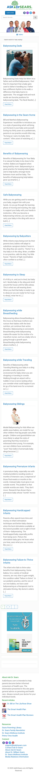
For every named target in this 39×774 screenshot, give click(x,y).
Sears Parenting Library (11, 727)
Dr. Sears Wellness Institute (13, 733)
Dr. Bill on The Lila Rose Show (19, 704)
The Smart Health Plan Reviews (20, 715)
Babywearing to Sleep (14, 274)
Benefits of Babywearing (15, 153)
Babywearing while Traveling (17, 360)
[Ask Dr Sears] (19, 5)
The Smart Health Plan (16, 709)
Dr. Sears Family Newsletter (13, 730)
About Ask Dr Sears (13, 750)
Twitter (30, 13)
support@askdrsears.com (16, 745)
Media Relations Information (17, 757)
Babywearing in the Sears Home (19, 115)
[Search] (35, 17)
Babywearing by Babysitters (17, 236)
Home (2, 39)
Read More (8, 104)
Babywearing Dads (12, 45)
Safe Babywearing (12, 195)
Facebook (24, 13)
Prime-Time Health (10, 736)
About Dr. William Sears (15, 752)
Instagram (27, 13)
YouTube (34, 13)
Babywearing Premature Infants (19, 466)
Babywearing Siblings (14, 404)
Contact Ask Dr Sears (14, 747)
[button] (21, 35)
